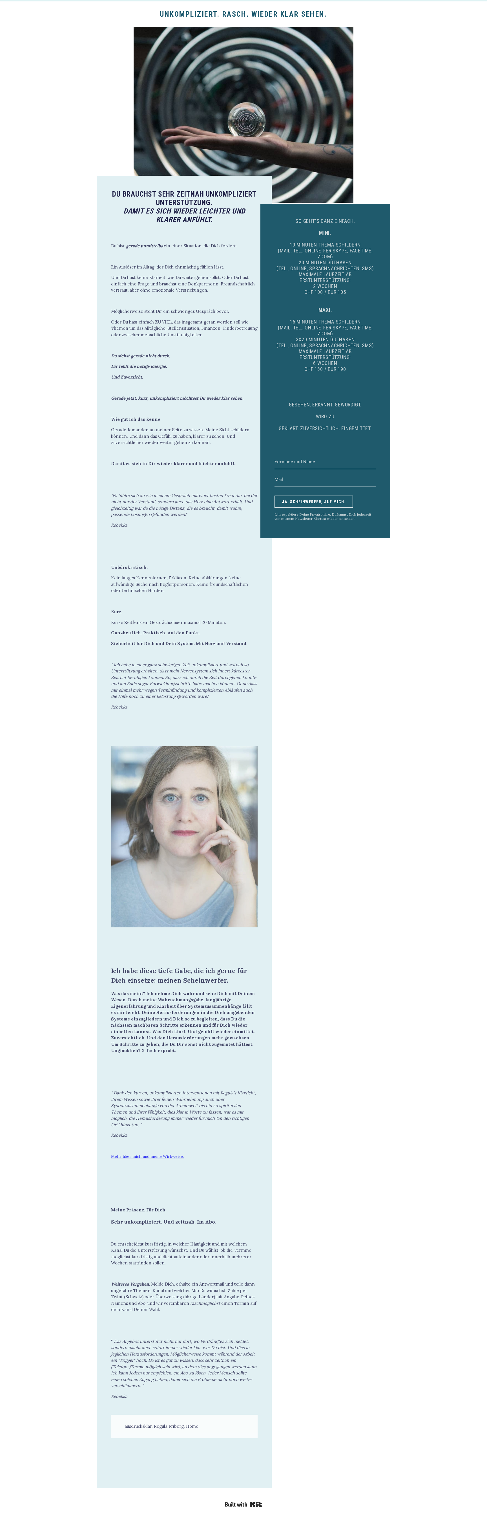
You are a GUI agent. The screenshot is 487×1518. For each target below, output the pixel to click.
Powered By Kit (243, 1504)
